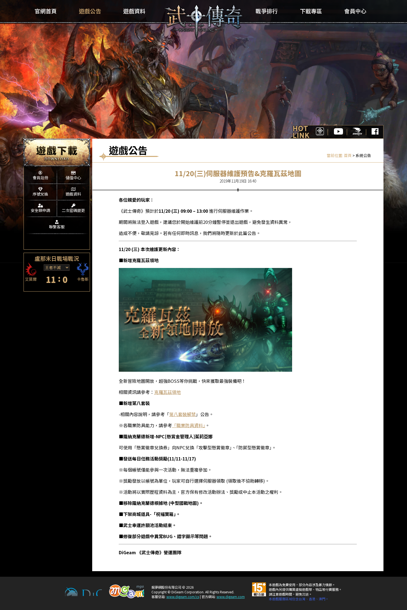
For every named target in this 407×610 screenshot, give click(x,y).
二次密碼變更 (73, 210)
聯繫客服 (57, 226)
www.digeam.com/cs (182, 596)
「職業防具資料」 (188, 425)
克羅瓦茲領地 (167, 392)
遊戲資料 (73, 194)
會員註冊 (40, 177)
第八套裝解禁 (182, 414)
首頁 (348, 155)
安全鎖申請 (40, 210)
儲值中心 (73, 177)
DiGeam (83, 591)
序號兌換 (40, 194)
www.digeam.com (231, 596)
